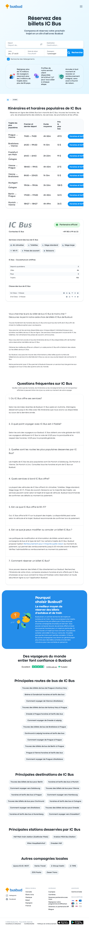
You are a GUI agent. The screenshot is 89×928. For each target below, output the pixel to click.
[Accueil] (7, 100)
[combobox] (22, 44)
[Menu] (81, 6)
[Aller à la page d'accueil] (14, 6)
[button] (41, 44)
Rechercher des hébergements (23, 59)
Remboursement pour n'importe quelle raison (43, 544)
